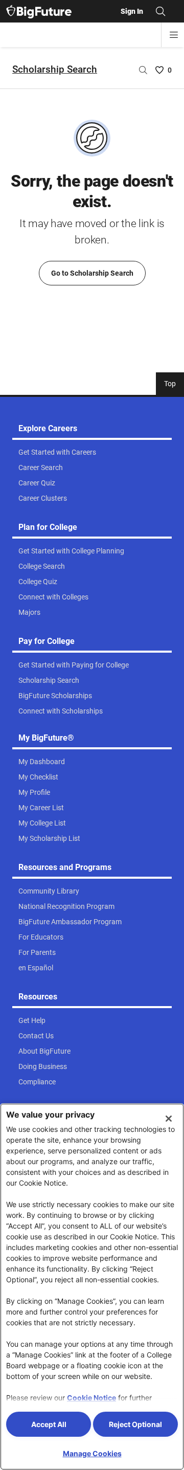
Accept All (48, 1424)
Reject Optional (135, 1424)
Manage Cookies (92, 1453)
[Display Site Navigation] (174, 35)
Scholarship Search (54, 69)
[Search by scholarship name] (143, 70)
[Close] (168, 1118)
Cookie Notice (91, 1397)
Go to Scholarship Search (92, 273)
